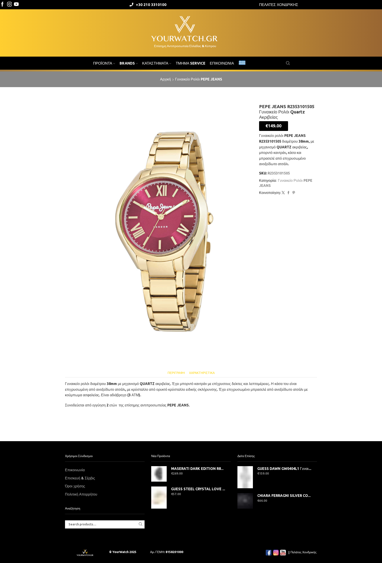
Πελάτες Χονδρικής (303, 552)
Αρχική (165, 79)
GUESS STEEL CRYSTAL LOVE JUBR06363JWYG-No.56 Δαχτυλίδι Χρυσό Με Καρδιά (198, 489)
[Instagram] (9, 4)
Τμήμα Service (190, 63)
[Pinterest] (293, 193)
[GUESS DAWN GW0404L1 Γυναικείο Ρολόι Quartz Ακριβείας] (245, 477)
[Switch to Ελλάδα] (242, 63)
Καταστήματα (155, 63)
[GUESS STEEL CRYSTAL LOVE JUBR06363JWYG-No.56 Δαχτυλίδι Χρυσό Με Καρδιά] (159, 497)
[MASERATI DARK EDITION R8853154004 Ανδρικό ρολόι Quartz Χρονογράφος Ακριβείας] (159, 474)
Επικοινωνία (222, 63)
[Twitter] (16, 4)
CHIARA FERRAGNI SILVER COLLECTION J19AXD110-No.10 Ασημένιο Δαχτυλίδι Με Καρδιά (284, 496)
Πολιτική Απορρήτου (81, 494)
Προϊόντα (102, 63)
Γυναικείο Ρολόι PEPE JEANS (198, 79)
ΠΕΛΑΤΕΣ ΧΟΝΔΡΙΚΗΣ (278, 4)
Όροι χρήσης (75, 486)
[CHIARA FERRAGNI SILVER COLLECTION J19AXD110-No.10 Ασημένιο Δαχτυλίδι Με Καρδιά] (245, 501)
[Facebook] (2, 4)
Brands (127, 63)
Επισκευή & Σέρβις (80, 478)
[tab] (176, 373)
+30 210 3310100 (151, 4)
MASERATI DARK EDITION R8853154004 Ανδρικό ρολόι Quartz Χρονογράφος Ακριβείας (198, 469)
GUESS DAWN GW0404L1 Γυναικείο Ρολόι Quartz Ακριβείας (284, 469)
